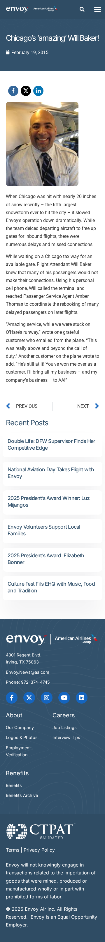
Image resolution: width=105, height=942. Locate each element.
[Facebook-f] (12, 698)
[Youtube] (64, 698)
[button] (82, 9)
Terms (12, 850)
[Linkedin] (82, 698)
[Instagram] (46, 698)
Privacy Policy (39, 850)
